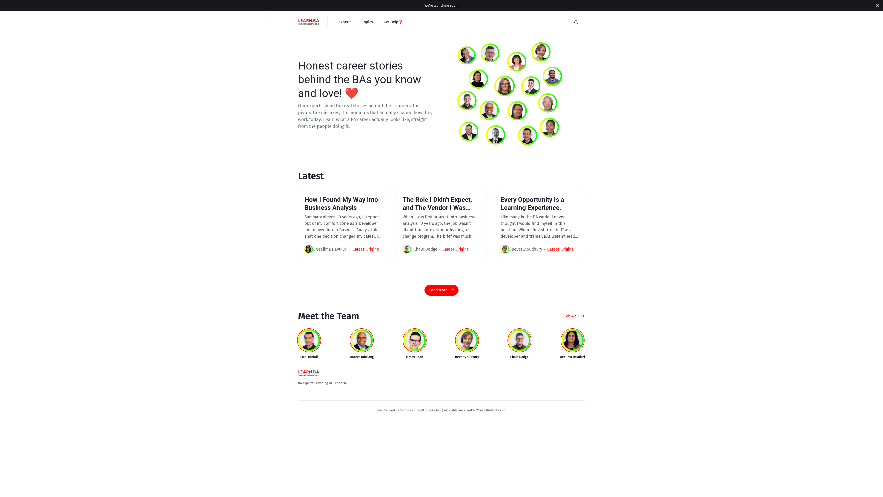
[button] (576, 22)
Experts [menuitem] (345, 22)
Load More (438, 290)
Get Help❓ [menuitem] (393, 22)
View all (572, 316)
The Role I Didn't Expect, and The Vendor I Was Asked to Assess (437, 208)
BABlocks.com (496, 410)
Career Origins (366, 249)
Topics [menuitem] (367, 22)
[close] (877, 5)
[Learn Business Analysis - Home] (309, 22)
